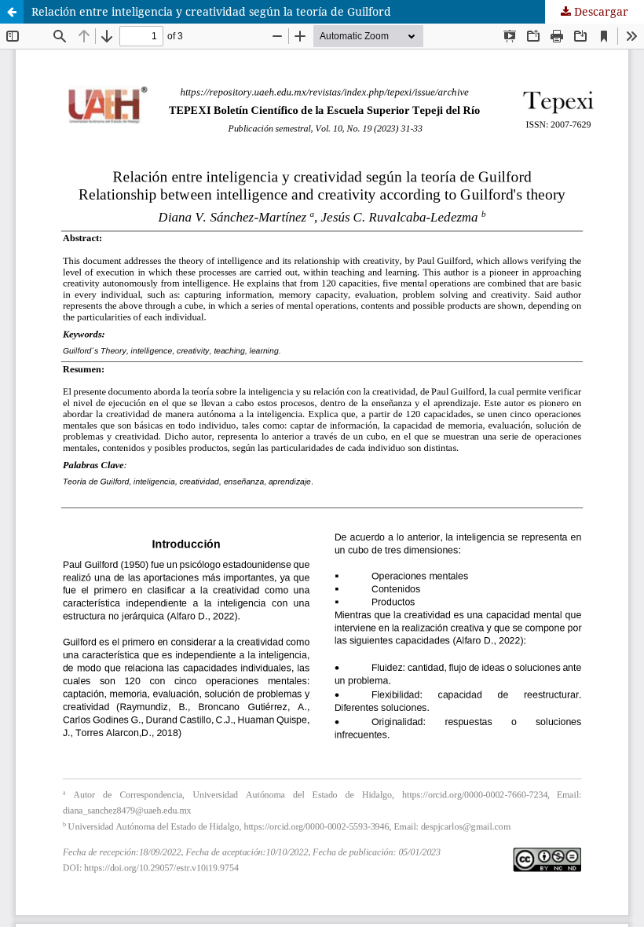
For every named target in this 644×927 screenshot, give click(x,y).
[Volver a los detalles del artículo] (12, 12)
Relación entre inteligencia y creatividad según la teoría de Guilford (211, 11)
